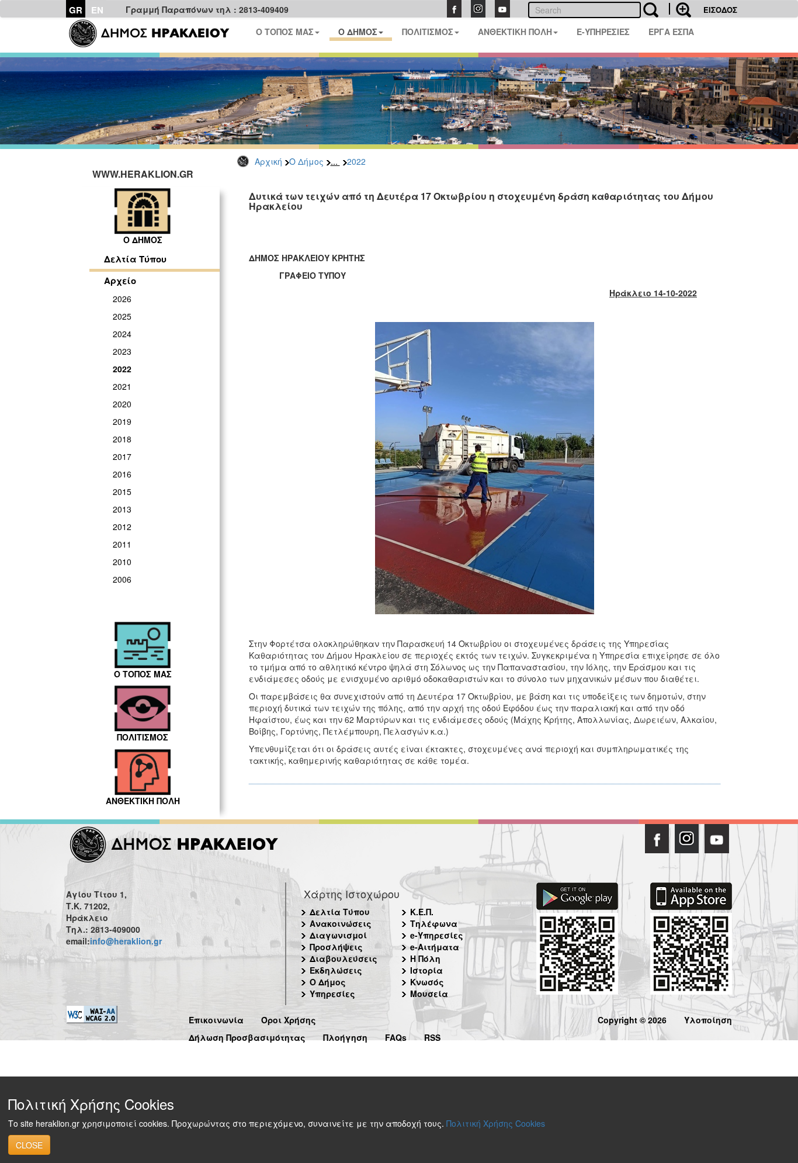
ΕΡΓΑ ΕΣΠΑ (671, 31)
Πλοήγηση (345, 1036)
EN (97, 10)
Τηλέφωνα (433, 923)
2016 (122, 474)
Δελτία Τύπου (135, 258)
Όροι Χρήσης (288, 1018)
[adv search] (680, 9)
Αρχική (268, 161)
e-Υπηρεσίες (436, 935)
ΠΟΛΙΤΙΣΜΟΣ (427, 31)
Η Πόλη (425, 958)
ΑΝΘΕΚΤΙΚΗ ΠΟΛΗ (515, 31)
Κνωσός (427, 982)
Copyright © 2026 (632, 1018)
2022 (356, 161)
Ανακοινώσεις (341, 923)
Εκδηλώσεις (336, 970)
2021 (122, 386)
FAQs (396, 1036)
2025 (122, 316)
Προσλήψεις (336, 947)
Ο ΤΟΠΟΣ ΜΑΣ (285, 31)
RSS (432, 1036)
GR (75, 10)
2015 (122, 491)
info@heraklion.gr (126, 941)
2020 (122, 404)
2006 (122, 579)
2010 (122, 561)
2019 (122, 421)
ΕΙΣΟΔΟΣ (720, 9)
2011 (122, 544)
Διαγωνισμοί (338, 935)
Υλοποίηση (708, 1018)
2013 (122, 509)
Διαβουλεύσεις (343, 958)
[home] (156, 35)
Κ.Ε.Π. (421, 912)
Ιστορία (426, 970)
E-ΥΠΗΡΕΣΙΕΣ (603, 31)
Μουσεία (429, 993)
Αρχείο (120, 280)
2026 (122, 298)
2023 (122, 351)
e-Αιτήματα (434, 947)
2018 (122, 439)
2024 (122, 334)
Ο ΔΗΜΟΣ (357, 31)
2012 (122, 526)
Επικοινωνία (216, 1018)
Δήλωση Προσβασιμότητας (247, 1036)
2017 (122, 456)
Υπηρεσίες (332, 993)
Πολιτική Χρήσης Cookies (495, 1123)
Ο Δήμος (306, 161)
